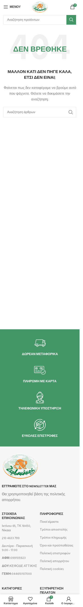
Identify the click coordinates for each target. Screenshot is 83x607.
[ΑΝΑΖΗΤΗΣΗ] (71, 20)
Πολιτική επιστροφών (55, 553)
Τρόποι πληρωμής (53, 537)
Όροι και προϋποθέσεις (56, 545)
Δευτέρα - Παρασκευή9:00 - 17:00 (17, 548)
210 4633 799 (11, 538)
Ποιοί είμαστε (49, 522)
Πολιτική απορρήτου (54, 561)
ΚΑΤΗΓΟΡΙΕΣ (12, 588)
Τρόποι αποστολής (54, 529)
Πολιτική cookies (52, 569)
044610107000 (17, 574)
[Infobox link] (40, 346)
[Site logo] (40, 7)
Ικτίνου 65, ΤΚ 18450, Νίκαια (16, 528)
